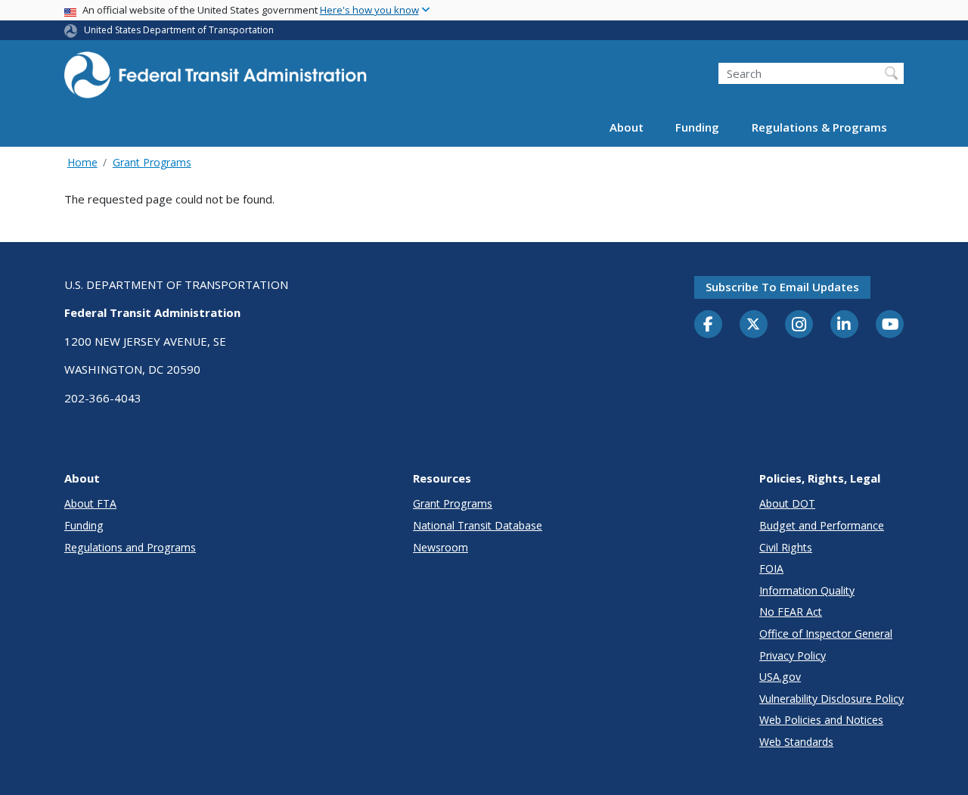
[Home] (215, 79)
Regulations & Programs (819, 127)
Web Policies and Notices (821, 720)
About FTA (90, 503)
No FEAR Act (790, 611)
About (627, 127)
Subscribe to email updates (782, 286)
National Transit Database (477, 525)
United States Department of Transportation (179, 29)
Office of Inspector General (825, 633)
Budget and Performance (821, 525)
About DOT (787, 503)
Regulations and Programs (130, 547)
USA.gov (780, 676)
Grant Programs (152, 162)
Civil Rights (785, 547)
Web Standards (796, 741)
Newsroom (440, 547)
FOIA (771, 568)
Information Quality (807, 590)
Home (82, 162)
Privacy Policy (792, 655)
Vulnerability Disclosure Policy (831, 698)
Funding (697, 127)
